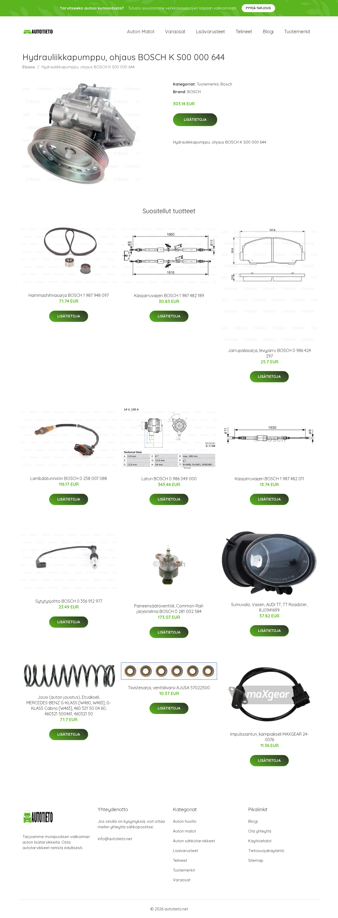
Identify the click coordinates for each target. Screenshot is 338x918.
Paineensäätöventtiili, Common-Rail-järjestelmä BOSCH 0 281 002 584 (169, 608)
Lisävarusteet (210, 31)
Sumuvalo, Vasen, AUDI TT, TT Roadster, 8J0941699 (269, 607)
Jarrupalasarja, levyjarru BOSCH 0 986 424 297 (269, 353)
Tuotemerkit (297, 31)
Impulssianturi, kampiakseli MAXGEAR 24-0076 (269, 736)
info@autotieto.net (115, 838)
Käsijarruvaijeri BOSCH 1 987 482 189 (169, 295)
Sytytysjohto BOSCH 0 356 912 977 (68, 601)
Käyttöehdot (259, 840)
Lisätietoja (195, 119)
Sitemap (255, 860)
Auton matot (140, 31)
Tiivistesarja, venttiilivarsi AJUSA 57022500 (169, 687)
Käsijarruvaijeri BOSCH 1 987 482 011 (269, 478)
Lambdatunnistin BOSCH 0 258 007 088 (68, 478)
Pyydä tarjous (258, 8)
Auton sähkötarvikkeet (194, 840)
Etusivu (28, 66)
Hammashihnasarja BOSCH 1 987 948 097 (69, 295)
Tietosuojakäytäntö (266, 850)
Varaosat (175, 31)
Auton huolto (184, 821)
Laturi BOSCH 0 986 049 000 (169, 478)
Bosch (226, 84)
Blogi (268, 31)
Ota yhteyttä (259, 831)
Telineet (244, 31)
